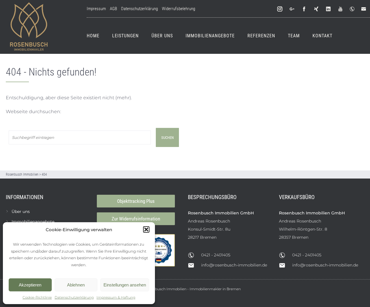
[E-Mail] (365, 9)
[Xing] (316, 9)
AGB (113, 8)
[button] (146, 229)
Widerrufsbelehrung (178, 8)
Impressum (96, 8)
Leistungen (125, 35)
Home (93, 35)
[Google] (292, 9)
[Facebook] (304, 9)
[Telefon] (353, 9)
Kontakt (322, 35)
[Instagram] (280, 9)
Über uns (162, 35)
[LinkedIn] (329, 9)
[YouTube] (341, 9)
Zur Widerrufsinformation (136, 219)
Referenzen (261, 35)
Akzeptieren (30, 284)
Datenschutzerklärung (74, 297)
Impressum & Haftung (116, 297)
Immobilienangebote (210, 35)
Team (294, 35)
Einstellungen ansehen (124, 284)
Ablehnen (76, 284)
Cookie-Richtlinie (37, 297)
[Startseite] (29, 26)
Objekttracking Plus (136, 201)
